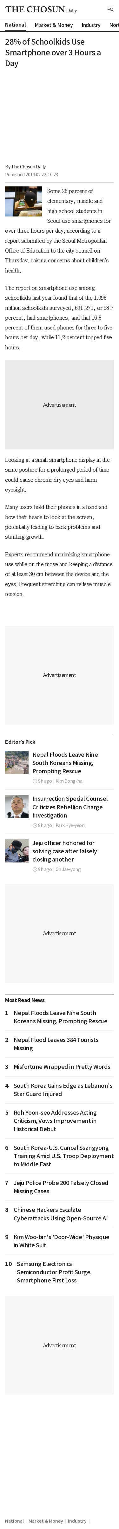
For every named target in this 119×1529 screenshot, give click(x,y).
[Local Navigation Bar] (111, 9)
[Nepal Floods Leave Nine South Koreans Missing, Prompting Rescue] (17, 762)
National (14, 1521)
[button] (111, 9)
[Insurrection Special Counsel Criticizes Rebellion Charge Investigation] (17, 806)
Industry (77, 1521)
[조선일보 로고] (41, 10)
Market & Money (46, 1521)
